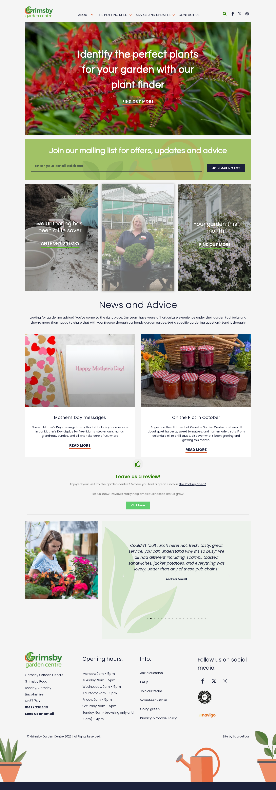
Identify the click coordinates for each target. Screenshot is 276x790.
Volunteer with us (153, 700)
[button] (224, 13)
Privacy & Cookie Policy (158, 718)
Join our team (151, 691)
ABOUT (83, 15)
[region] (138, 78)
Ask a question (151, 673)
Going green (150, 709)
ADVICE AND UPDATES (153, 15)
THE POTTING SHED (112, 15)
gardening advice (60, 317)
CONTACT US (189, 15)
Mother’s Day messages (80, 417)
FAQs (144, 682)
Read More (80, 445)
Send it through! (233, 322)
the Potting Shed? (192, 484)
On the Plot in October (196, 417)
